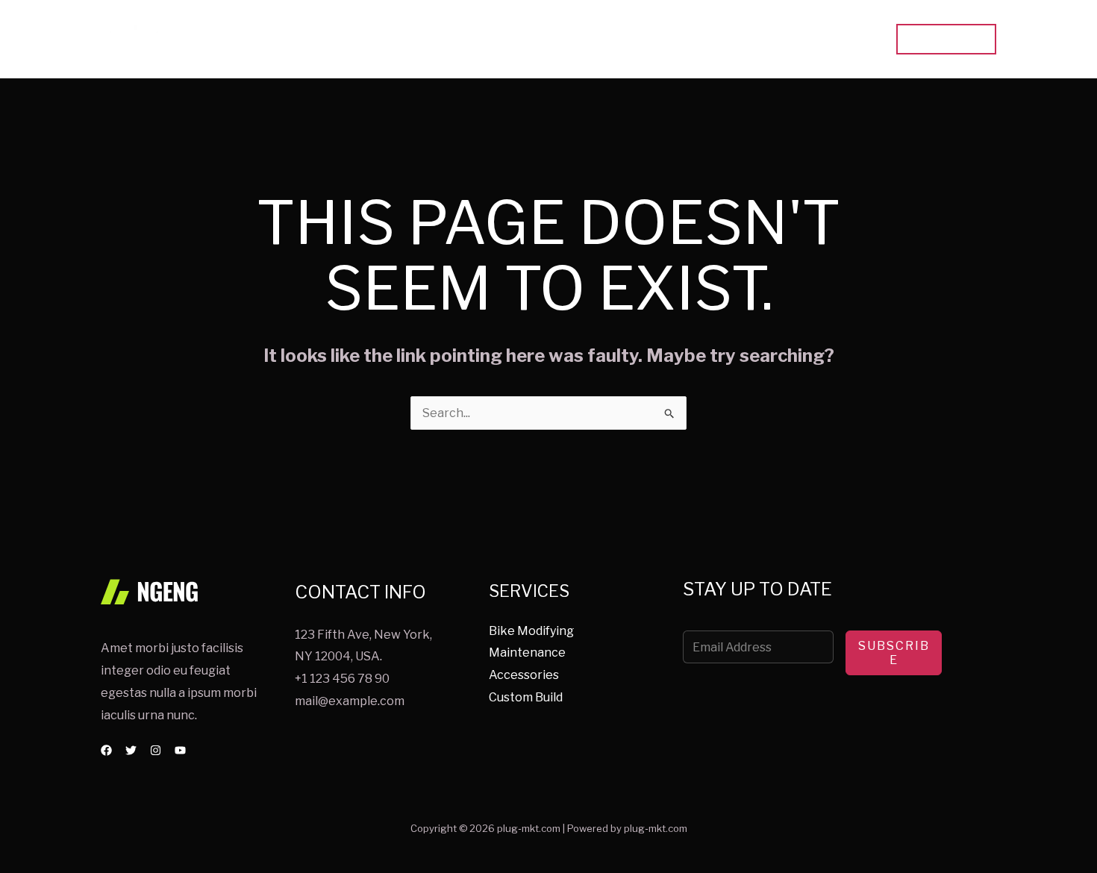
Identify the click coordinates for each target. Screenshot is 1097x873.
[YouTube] (180, 750)
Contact (845, 39)
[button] (946, 39)
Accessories (524, 675)
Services (697, 39)
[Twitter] (131, 750)
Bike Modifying (531, 631)
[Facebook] (106, 750)
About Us (772, 39)
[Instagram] (155, 750)
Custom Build (526, 697)
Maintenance (527, 652)
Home (631, 39)
